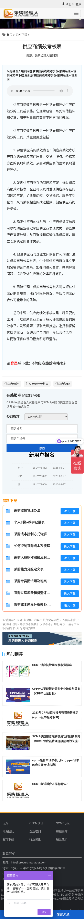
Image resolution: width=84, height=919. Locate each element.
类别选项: (14, 416)
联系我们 (61, 839)
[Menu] (76, 13)
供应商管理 (62, 383)
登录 (14, 363)
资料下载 (21, 34)
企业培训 (35, 831)
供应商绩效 (11, 383)
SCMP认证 (63, 823)
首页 (9, 34)
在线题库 (61, 831)
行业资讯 (35, 839)
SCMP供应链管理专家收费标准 (52, 665)
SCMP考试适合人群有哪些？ (50, 784)
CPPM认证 (36, 823)
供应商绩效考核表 (37, 383)
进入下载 (69, 511)
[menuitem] (41, 823)
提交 (42, 448)
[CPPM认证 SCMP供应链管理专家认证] (46, 416)
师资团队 (8, 831)
